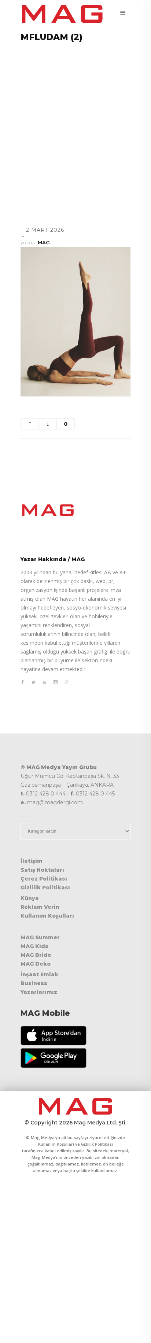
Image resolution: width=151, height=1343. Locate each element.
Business (34, 983)
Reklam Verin (40, 907)
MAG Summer (40, 937)
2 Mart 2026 (45, 230)
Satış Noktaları (42, 870)
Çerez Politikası (44, 878)
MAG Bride (36, 955)
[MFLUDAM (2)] (75, 510)
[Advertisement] (75, 124)
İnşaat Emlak (39, 974)
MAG (44, 242)
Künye (30, 898)
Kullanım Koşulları (47, 915)
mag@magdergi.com (55, 802)
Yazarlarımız (39, 992)
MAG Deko (36, 963)
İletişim (32, 861)
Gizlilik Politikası (45, 887)
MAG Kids (34, 946)
